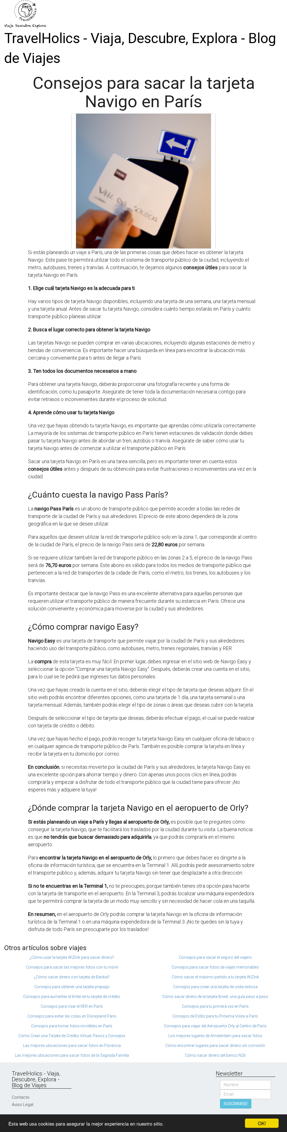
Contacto (20, 1097)
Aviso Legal (22, 1104)
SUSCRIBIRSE (236, 1103)
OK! (262, 1123)
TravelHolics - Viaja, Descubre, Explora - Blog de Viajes (140, 48)
